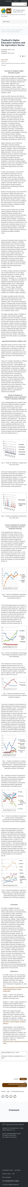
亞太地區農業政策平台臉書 (10, 1181)
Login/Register (24, 1)
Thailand (23, 1079)
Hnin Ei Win (4, 59)
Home (3, 30)
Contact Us (16, 1)
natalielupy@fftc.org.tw (13, 1133)
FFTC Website (6, 1177)
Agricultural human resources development (17, 1085)
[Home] (6, 11)
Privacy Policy (9, 1)
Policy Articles (10, 30)
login (8, 1091)
